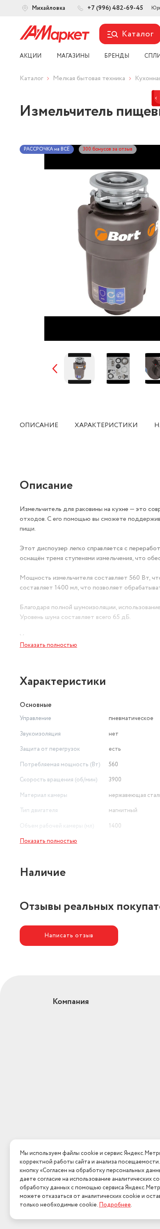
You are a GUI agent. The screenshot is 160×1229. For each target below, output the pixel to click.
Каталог (31, 78)
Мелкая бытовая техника (89, 78)
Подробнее (115, 1205)
